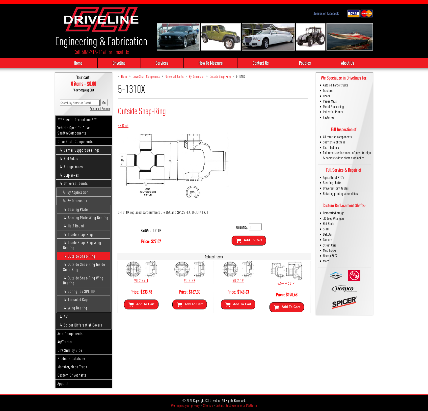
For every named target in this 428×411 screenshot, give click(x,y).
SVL (66, 316)
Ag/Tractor (65, 341)
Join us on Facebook (326, 13)
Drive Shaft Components (75, 141)
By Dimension (77, 200)
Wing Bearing (77, 307)
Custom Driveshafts (71, 375)
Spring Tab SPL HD (81, 291)
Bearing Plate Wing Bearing (88, 217)
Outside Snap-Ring (81, 256)
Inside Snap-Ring (80, 234)
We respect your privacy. (185, 405)
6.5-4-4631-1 (286, 283)
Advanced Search (100, 108)
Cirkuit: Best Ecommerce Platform (236, 405)
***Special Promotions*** (77, 119)
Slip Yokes (71, 175)
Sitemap (208, 405)
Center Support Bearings (82, 150)
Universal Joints (76, 183)
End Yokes (71, 158)
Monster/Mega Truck (72, 366)
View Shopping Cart (84, 90)
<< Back (123, 125)
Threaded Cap (78, 299)
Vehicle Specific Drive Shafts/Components (73, 130)
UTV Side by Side (69, 350)
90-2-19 (238, 280)
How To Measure (211, 62)
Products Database (71, 358)
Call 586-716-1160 (90, 52)
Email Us (121, 52)
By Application (77, 192)
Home (78, 62)
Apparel (63, 383)
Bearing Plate (78, 209)
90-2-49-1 (141, 280)
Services (162, 62)
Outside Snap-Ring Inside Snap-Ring (84, 267)
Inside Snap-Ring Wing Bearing (82, 245)
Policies (305, 62)
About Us (347, 62)
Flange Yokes (73, 166)
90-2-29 (189, 280)
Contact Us (261, 62)
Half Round (76, 225)
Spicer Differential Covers (83, 325)
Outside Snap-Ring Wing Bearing (83, 280)
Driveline (118, 62)
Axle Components (70, 333)
